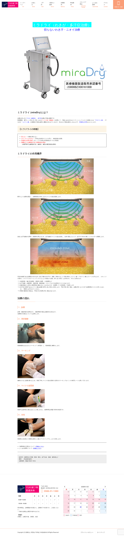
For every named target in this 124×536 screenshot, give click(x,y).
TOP (116, 529)
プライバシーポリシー (87, 532)
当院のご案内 (51, 4)
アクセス (106, 4)
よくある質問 (95, 4)
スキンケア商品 (83, 4)
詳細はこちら (39, 446)
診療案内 (63, 4)
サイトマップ (101, 532)
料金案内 (72, 4)
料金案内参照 (28, 459)
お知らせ (33, 4)
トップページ (22, 4)
